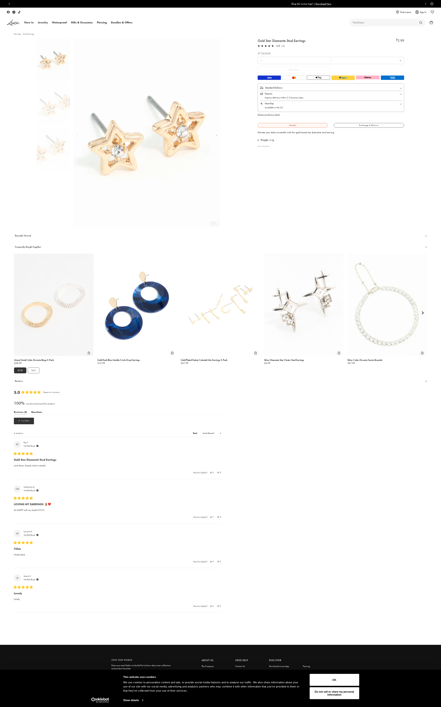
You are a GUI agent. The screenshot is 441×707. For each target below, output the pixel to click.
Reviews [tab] (20, 413)
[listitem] (146, 132)
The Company (208, 666)
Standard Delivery (273, 87)
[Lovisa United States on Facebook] (8, 12)
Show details (131, 700)
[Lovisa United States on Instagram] (13, 12)
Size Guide (265, 53)
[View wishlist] (432, 12)
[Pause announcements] (431, 3)
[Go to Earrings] (420, 22)
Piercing (306, 666)
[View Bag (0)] (430, 22)
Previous (77, 135)
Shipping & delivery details (269, 114)
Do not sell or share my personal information (334, 693)
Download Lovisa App (279, 666)
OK (334, 679)
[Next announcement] (425, 4)
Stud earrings (28, 34)
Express (268, 93)
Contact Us (240, 666)
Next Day (269, 103)
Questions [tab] (36, 413)
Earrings (17, 34)
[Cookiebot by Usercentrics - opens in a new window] (100, 700)
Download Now (233, 3)
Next (216, 135)
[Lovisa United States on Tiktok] (19, 12)
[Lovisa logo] (13, 22)
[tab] (293, 125)
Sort (195, 433)
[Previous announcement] (10, 4)
